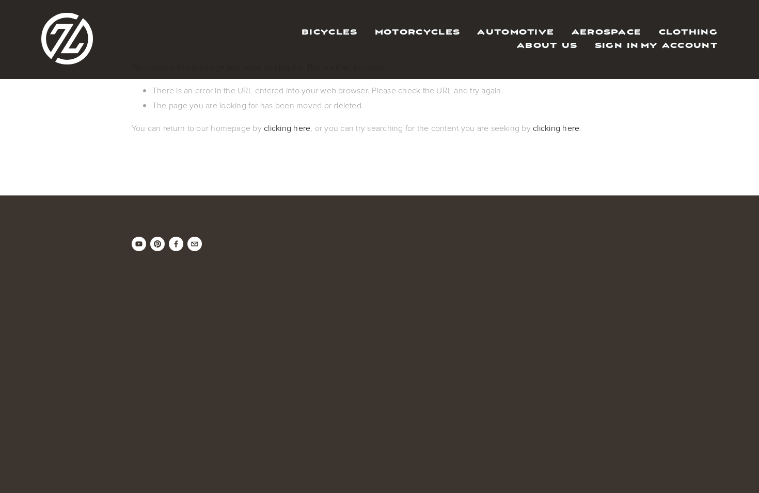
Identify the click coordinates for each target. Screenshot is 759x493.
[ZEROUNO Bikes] (157, 244)
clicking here (287, 128)
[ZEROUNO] (139, 244)
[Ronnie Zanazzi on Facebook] (176, 244)
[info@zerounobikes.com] (194, 244)
